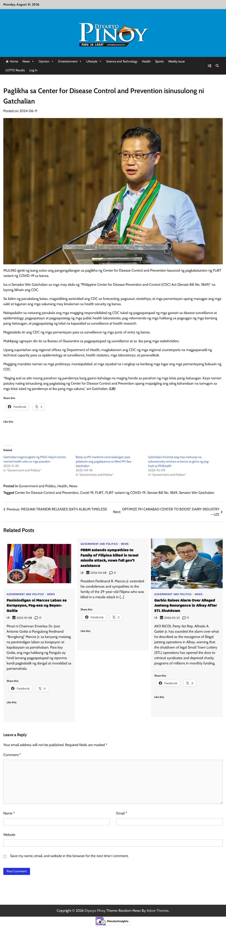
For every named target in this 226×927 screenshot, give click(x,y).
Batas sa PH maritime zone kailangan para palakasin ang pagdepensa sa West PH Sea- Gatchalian (104, 461)
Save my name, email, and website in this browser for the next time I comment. (69, 856)
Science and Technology (121, 61)
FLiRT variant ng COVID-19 (125, 493)
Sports (159, 61)
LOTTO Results (15, 70)
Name (9, 813)
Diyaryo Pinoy (95, 910)
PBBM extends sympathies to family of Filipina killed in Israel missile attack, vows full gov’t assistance (109, 558)
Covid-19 (86, 493)
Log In (33, 70)
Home (14, 61)
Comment (12, 755)
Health (146, 61)
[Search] (217, 65)
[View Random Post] (209, 65)
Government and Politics (37, 486)
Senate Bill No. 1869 (162, 493)
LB (8, 617)
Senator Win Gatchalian (196, 493)
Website (9, 835)
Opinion (44, 61)
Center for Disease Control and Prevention (46, 493)
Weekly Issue (176, 61)
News (26, 61)
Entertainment (67, 61)
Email (121, 813)
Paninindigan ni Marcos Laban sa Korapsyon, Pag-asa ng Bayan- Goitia (37, 605)
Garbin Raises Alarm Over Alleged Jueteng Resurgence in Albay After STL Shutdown (185, 605)
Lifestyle (91, 61)
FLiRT (99, 493)
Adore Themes (158, 910)
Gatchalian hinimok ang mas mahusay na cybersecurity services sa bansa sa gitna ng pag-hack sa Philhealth (179, 461)
